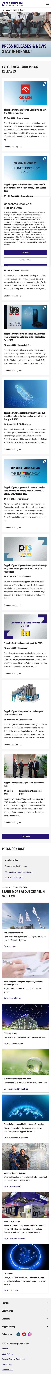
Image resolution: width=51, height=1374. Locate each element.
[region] (25, 231)
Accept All (25, 252)
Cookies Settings (25, 260)
